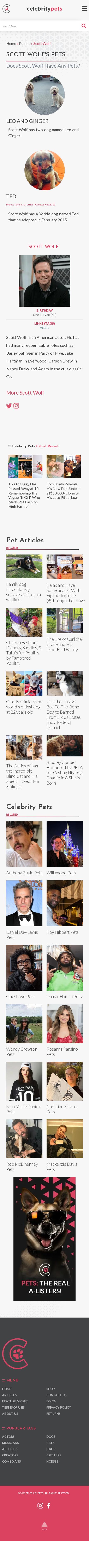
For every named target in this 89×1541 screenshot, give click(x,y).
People (24, 43)
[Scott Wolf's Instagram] (16, 405)
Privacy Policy (58, 1407)
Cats (50, 1443)
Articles (9, 1395)
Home (11, 43)
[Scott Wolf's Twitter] (9, 405)
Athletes (10, 1449)
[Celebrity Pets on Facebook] (48, 1505)
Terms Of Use (13, 1407)
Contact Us (56, 1395)
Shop (50, 1389)
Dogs (50, 1436)
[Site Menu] (84, 8)
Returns (53, 1413)
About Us (10, 1413)
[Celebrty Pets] (44, 9)
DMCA (51, 1401)
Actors (44, 327)
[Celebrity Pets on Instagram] (40, 1505)
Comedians (11, 1461)
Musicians (10, 1443)
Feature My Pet (15, 1401)
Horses (52, 1461)
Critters (53, 1455)
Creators (10, 1455)
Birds (50, 1449)
